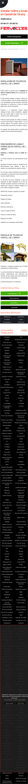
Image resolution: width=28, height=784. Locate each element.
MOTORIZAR (21, 317)
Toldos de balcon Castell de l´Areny (7, 781)
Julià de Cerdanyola (7, 532)
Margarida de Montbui (21, 339)
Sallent (21, 425)
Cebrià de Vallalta (21, 609)
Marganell (21, 493)
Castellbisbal (7, 438)
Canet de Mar (21, 538)
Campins (21, 597)
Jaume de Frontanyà (21, 475)
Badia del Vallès (7, 430)
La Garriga (21, 403)
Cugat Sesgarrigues (7, 571)
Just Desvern (21, 510)
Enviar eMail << (14, 302)
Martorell (7, 493)
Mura (7, 400)
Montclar (7, 554)
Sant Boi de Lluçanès (7, 612)
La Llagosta (21, 574)
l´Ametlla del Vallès (21, 410)
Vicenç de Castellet (7, 540)
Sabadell (7, 521)
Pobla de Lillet (7, 436)
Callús (7, 428)
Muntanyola (7, 369)
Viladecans (7, 360)
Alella (20, 592)
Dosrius (7, 390)
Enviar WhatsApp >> (13, 43)
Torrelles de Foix (7, 372)
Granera (7, 444)
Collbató (21, 478)
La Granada (7, 403)
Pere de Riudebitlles (7, 472)
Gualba (7, 500)
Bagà (21, 594)
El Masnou (21, 480)
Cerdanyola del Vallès (21, 413)
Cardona (21, 350)
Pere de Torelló (21, 543)
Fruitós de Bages (21, 600)
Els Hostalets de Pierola (7, 484)
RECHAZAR (9, 703)
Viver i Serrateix (7, 505)
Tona (21, 530)
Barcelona (7, 337)
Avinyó (21, 362)
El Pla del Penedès (7, 480)
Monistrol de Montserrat (21, 416)
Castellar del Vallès (21, 617)
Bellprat (7, 353)
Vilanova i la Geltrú (7, 433)
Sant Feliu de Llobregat (7, 513)
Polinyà (21, 433)
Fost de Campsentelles (7, 603)
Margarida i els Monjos (21, 422)
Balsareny (7, 490)
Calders (21, 367)
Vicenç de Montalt (7, 609)
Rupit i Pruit (7, 455)
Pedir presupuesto (14, 36)
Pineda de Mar (21, 436)
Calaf (21, 615)
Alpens (7, 592)
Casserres (21, 457)
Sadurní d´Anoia (7, 524)
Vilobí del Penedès (21, 505)
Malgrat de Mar (21, 382)
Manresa (7, 398)
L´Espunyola (7, 410)
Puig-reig (7, 379)
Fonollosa (7, 447)
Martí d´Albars (21, 449)
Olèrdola (21, 461)
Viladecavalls (21, 355)
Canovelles (7, 538)
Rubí (21, 400)
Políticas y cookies (21, 781)
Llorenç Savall (21, 508)
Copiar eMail (14, 307)
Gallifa (7, 556)
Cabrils (7, 597)
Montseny (21, 527)
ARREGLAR (7, 317)
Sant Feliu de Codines (21, 513)
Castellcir (7, 350)
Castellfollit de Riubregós (21, 373)
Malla (7, 382)
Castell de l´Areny (21, 376)
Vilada (21, 438)
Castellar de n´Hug (21, 620)
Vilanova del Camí (7, 527)
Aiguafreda (7, 594)
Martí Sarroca (7, 342)
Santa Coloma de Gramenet (21, 583)
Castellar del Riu (7, 620)
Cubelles (21, 577)
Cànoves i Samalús (21, 535)
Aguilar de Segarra (21, 369)
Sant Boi (21, 612)
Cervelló (7, 413)
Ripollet (7, 508)
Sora (21, 556)
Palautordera (21, 517)
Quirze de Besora (21, 607)
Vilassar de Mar (7, 530)
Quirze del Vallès (7, 607)
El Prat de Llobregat (21, 483)
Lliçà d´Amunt (7, 392)
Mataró (21, 586)
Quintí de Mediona (7, 546)
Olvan (21, 548)
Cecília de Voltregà (21, 524)
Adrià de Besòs (7, 425)
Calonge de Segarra (7, 600)
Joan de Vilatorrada (7, 475)
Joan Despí (21, 532)
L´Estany (21, 406)
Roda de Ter (7, 577)
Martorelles (7, 586)
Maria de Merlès (7, 422)
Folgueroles (21, 447)
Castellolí (21, 345)
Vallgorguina (20, 490)
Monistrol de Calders (7, 420)
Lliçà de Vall (21, 390)
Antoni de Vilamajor (21, 546)
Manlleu (7, 449)
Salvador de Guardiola (21, 540)
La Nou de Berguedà (7, 574)
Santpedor (7, 384)
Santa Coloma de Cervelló (7, 458)
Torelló (21, 455)
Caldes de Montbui (7, 470)
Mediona (7, 559)
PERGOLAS (21, 322)
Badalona (21, 360)
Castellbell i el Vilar (7, 617)
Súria (7, 775)
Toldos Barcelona (4, 48)
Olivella (21, 551)
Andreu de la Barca (7, 589)
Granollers (21, 500)
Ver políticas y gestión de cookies (15, 699)
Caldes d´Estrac (7, 367)
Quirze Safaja (21, 602)
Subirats (21, 775)
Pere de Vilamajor (7, 543)
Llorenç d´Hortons (7, 510)
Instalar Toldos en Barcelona (13, 48)
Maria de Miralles (21, 420)
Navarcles (21, 398)
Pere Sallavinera (21, 452)
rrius (21, 379)
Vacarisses (21, 773)
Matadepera (7, 623)
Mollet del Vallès (20, 472)
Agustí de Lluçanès (21, 589)
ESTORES (7, 319)
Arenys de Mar (21, 562)
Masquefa (21, 623)
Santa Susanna (21, 384)
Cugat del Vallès (21, 521)
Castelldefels (21, 464)
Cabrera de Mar (21, 353)
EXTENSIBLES (7, 322)
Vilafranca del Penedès (7, 356)
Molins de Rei (21, 392)
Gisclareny (21, 444)
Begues (21, 554)
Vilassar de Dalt (21, 430)
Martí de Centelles (7, 345)
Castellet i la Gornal (7, 376)
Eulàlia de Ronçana (21, 487)
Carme (7, 461)
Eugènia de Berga (7, 582)
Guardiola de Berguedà (21, 496)
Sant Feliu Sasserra (20, 470)
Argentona (21, 559)
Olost (7, 551)
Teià (21, 337)
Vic (7, 441)
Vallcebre (7, 579)
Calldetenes (21, 428)
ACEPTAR (20, 703)
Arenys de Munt (7, 562)
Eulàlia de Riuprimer (21, 579)
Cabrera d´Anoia (20, 502)
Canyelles (7, 535)
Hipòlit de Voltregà (21, 778)
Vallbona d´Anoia (7, 773)
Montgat (7, 339)
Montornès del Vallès (7, 415)
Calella (7, 395)
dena (7, 464)
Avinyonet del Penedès (7, 363)
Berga (21, 564)
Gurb (21, 441)
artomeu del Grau (7, 615)
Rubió (21, 395)
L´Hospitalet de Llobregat (7, 406)
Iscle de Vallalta (7, 478)
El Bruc (21, 387)
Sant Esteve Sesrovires (7, 518)
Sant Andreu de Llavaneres (7, 568)
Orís (7, 548)
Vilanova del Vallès (21, 567)
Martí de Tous (21, 342)
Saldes (7, 778)
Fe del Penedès (21, 347)
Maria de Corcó (7, 502)
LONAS (21, 319)
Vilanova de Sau (7, 495)
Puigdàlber (7, 347)
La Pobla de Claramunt (21, 571)
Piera (20, 467)
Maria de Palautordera (7, 387)
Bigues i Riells (7, 564)
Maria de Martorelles (7, 467)
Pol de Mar (7, 452)
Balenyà (7, 487)
